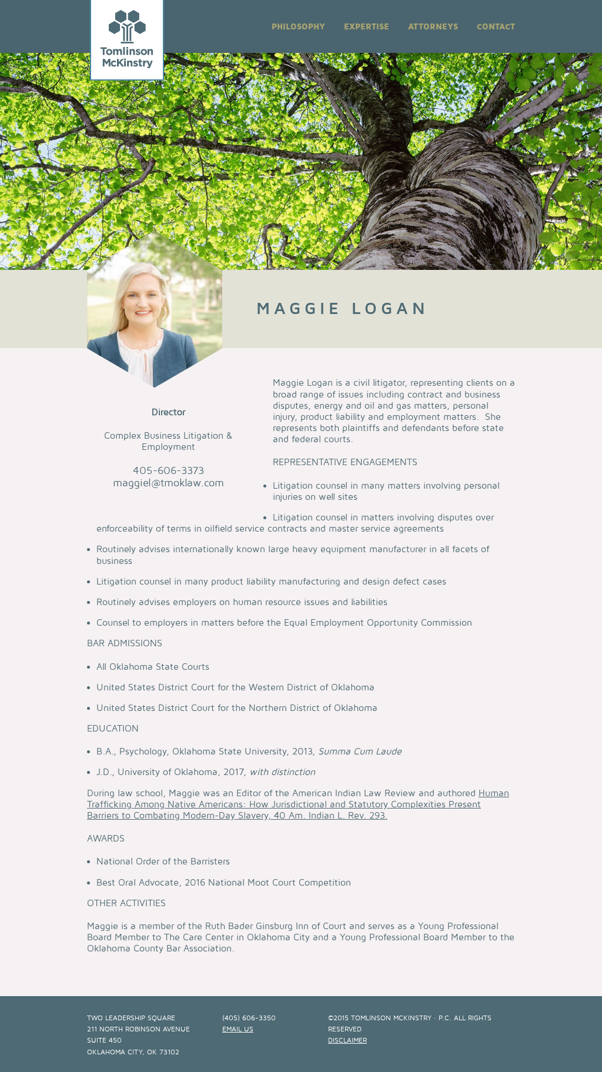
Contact (496, 26)
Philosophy (298, 26)
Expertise (366, 26)
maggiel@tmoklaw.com (168, 483)
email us (237, 1029)
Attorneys (433, 26)
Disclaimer (347, 1040)
